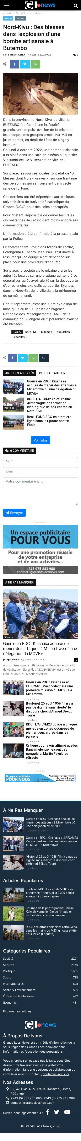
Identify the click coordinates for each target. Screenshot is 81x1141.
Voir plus (40, 440)
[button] (8, 549)
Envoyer (16, 513)
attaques (19, 337)
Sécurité (20, 13)
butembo (46, 332)
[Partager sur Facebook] (15, 64)
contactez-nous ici (56, 1074)
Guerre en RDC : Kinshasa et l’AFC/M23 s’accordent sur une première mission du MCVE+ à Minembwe (49, 688)
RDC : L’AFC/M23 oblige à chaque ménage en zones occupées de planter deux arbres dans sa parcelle (51, 730)
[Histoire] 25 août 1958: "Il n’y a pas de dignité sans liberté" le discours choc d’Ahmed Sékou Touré (49, 709)
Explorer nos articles (17, 1011)
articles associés (19, 373)
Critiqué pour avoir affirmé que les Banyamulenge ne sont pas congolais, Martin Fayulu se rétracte (52, 751)
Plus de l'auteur (52, 373)
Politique (9, 407)
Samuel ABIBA (17, 54)
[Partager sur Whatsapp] (35, 64)
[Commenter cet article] (44, 357)
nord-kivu (35, 13)
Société (8, 425)
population (63, 332)
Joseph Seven (11, 659)
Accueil (7, 13)
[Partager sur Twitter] (25, 64)
